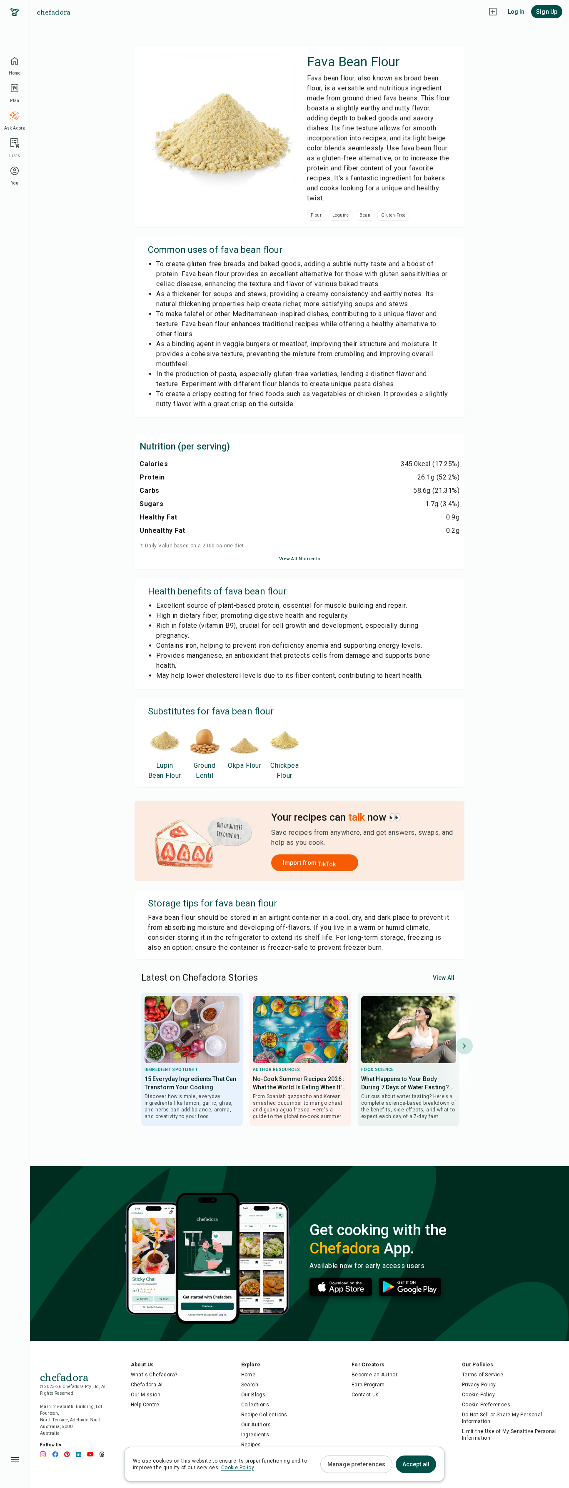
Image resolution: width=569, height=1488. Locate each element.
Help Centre (145, 1405)
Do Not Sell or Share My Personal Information (502, 1418)
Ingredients (255, 1435)
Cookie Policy (478, 1395)
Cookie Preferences (486, 1405)
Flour (316, 215)
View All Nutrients (299, 559)
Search (249, 1385)
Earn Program (368, 1385)
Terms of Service (482, 1375)
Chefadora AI (147, 1385)
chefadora (53, 11)
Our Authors (256, 1425)
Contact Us (365, 1395)
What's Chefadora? (154, 1375)
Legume (340, 215)
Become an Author (374, 1375)
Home (248, 1375)
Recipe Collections (264, 1415)
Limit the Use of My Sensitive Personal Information (509, 1434)
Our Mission (145, 1395)
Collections (255, 1405)
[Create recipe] (492, 11)
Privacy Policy (479, 1385)
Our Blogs (253, 1395)
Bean (364, 215)
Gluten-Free (393, 215)
